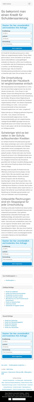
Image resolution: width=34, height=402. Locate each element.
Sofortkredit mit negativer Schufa (15, 305)
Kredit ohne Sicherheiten (11, 327)
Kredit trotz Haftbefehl (12, 291)
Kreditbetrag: (6, 31)
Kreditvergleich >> (11, 280)
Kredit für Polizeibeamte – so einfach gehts (13, 380)
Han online (4, 365)
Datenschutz (12, 372)
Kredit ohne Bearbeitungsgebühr (14, 322)
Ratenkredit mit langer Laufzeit (14, 297)
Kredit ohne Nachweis (11, 324)
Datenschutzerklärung (19, 399)
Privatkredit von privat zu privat (14, 295)
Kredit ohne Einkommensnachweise (15, 293)
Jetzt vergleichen (17, 48)
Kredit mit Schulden (22, 385)
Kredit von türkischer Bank (13, 302)
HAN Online (7, 4)
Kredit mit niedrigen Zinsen (19, 389)
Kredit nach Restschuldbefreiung (12, 382)
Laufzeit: (5, 36)
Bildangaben (28, 372)
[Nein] (32, 396)
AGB (2, 374)
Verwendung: (6, 41)
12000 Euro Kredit (11, 304)
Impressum (4, 372)
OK (10, 399)
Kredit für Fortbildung (11, 326)
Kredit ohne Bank (17, 387)
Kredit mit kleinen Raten (27, 382)
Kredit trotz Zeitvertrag (11, 320)
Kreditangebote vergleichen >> (17, 365)
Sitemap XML (20, 372)
